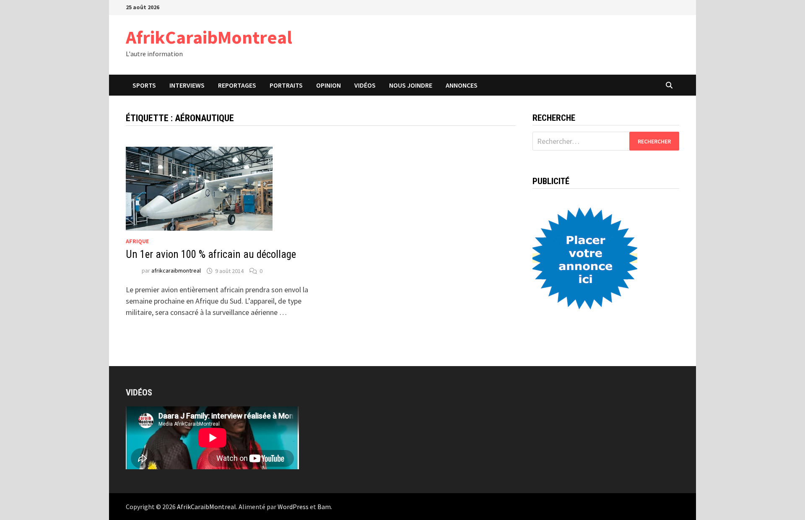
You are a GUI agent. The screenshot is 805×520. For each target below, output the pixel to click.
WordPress (293, 506)
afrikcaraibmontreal (176, 271)
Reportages (237, 85)
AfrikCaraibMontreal (209, 37)
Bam (324, 506)
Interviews (187, 85)
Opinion (328, 85)
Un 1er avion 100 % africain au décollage (211, 254)
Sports (144, 85)
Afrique (137, 241)
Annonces (462, 85)
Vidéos (365, 85)
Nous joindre (410, 85)
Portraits (286, 85)
